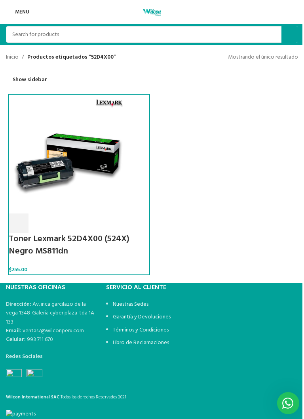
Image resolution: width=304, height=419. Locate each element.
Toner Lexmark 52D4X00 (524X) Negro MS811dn (69, 245)
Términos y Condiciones (141, 330)
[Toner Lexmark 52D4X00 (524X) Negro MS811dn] (68, 154)
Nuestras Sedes (130, 304)
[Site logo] (152, 12)
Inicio (12, 57)
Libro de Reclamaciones (141, 342)
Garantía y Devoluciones (142, 317)
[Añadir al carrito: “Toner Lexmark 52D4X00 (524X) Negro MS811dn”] (18, 223)
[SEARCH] (289, 34)
